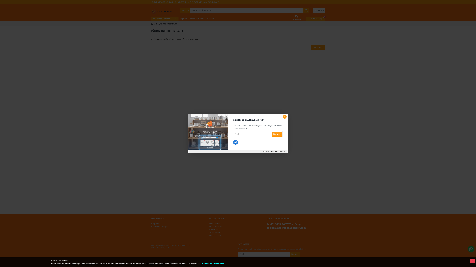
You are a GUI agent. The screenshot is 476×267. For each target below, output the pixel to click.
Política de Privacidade (213, 263)
